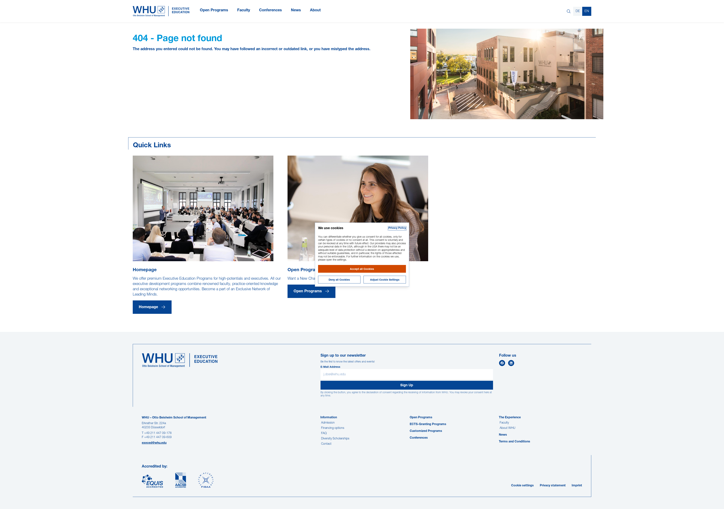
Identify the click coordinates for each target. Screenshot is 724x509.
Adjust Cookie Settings (385, 280)
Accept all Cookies (362, 269)
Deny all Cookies (339, 280)
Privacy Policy (397, 228)
